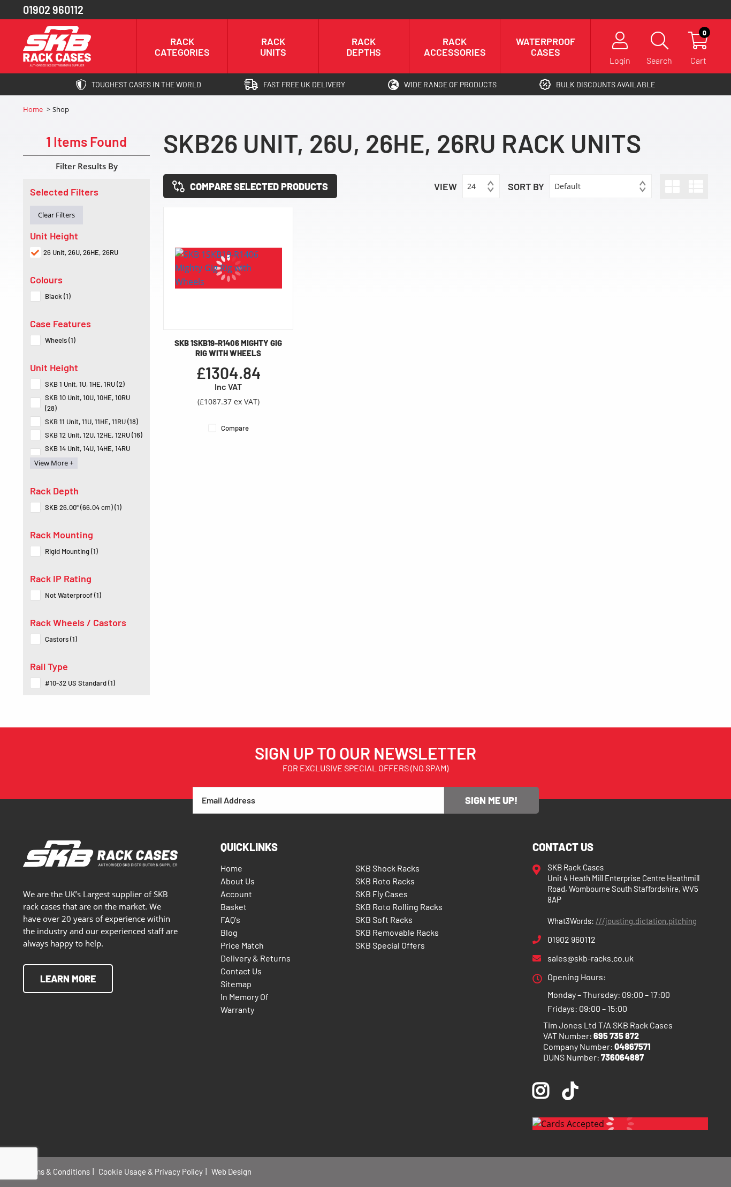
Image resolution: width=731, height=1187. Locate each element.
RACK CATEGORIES (182, 46)
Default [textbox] (567, 186)
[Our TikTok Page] (570, 1093)
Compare (235, 428)
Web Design (231, 1171)
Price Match (242, 945)
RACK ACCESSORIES (455, 46)
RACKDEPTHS (363, 46)
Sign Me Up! (491, 800)
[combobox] (481, 186)
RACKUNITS (273, 46)
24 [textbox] (471, 186)
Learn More (68, 979)
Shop (60, 109)
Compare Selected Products (259, 186)
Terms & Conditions (56, 1171)
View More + (53, 463)
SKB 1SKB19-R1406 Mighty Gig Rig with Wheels (228, 348)
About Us (237, 881)
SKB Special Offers (390, 945)
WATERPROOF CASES (545, 46)
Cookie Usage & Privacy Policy (150, 1171)
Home (33, 109)
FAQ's (230, 919)
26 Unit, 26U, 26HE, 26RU (80, 252)
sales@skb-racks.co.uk (590, 958)
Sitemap (236, 984)
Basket (233, 906)
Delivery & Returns (255, 958)
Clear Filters (56, 215)
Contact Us (241, 971)
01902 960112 (53, 9)
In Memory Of (244, 996)
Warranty (237, 1009)
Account (236, 894)
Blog (229, 932)
